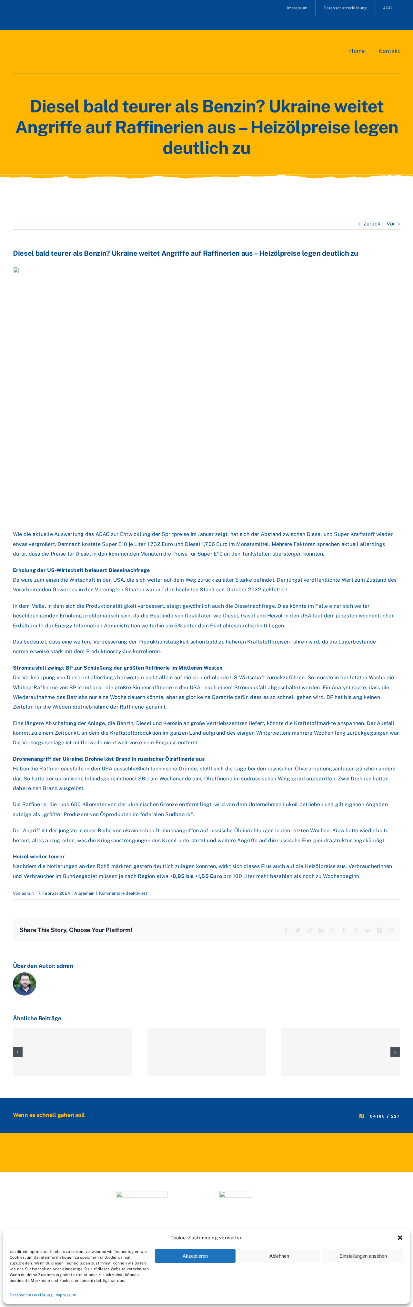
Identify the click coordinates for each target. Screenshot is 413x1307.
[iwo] (141, 1193)
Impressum (66, 1295)
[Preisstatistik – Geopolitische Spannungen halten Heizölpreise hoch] (72, 1052)
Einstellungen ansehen (363, 1256)
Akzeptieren (195, 1256)
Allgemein (84, 893)
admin (28, 893)
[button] (400, 1238)
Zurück (371, 224)
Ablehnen (279, 1256)
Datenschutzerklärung (31, 1295)
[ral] (235, 1193)
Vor (391, 224)
